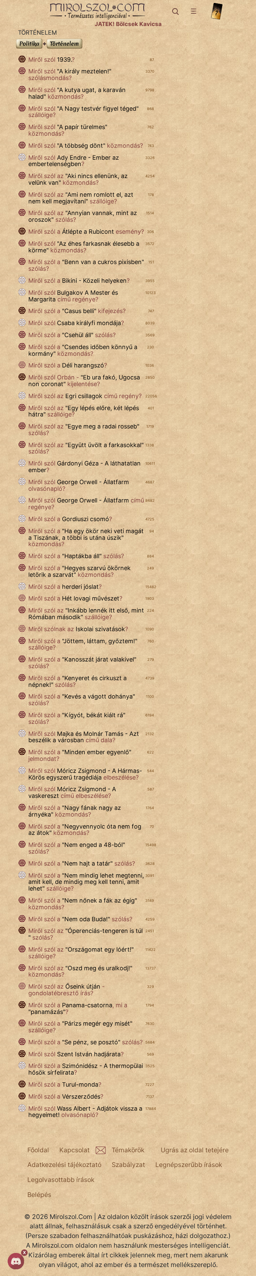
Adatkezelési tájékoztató (64, 1165)
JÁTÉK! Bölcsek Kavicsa (128, 24)
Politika (30, 43)
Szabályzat (128, 1165)
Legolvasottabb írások (60, 1180)
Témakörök (128, 1150)
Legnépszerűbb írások (188, 1165)
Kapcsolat (74, 1150)
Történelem (64, 43)
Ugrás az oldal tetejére (195, 1150)
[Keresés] (175, 11)
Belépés (39, 1195)
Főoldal (38, 1150)
